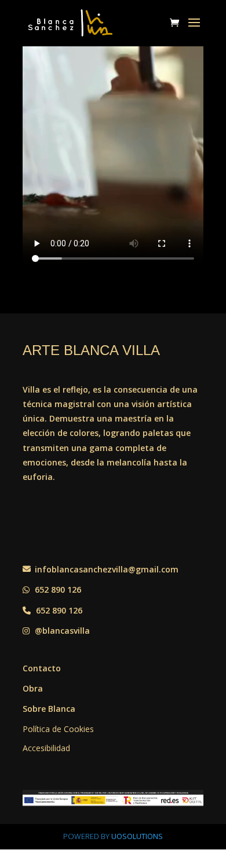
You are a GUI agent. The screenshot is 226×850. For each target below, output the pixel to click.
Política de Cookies (58, 728)
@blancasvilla (61, 630)
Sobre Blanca (49, 708)
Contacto (42, 668)
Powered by (113, 836)
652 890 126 (56, 589)
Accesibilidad (46, 747)
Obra (33, 688)
